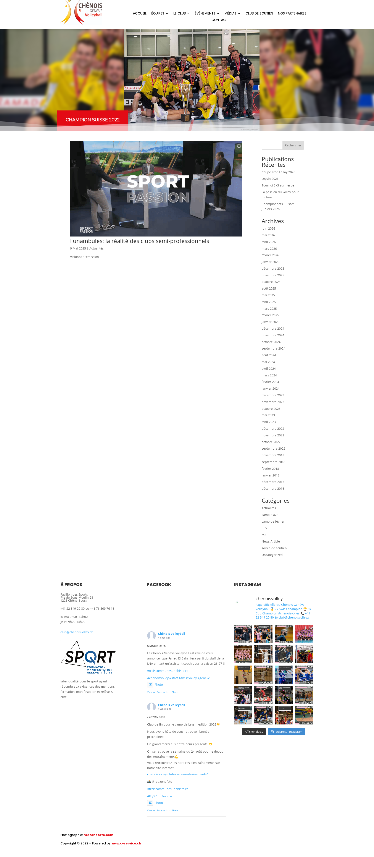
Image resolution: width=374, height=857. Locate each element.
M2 (264, 535)
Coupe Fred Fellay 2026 (278, 172)
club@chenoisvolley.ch (76, 632)
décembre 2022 (273, 428)
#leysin (152, 796)
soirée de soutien (274, 548)
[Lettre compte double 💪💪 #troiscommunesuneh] (284, 675)
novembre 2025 (273, 275)
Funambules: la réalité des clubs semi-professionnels (139, 241)
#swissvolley (188, 678)
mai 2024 (268, 362)
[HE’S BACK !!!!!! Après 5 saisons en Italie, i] (284, 715)
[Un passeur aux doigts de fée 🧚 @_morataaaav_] (263, 654)
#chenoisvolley (158, 678)
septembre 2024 (273, 348)
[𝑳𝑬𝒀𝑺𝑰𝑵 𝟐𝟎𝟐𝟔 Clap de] (304, 634)
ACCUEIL (140, 14)
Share (175, 692)
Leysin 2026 (270, 179)
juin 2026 (268, 228)
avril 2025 (269, 302)
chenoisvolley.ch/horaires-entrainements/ (177, 774)
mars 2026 (269, 248)
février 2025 (270, 315)
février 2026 (270, 255)
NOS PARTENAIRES (292, 14)
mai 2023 (268, 415)
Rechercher (293, 145)
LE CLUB (179, 14)
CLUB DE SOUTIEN (259, 14)
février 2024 (270, 382)
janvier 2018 (270, 475)
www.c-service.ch (126, 843)
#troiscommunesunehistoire (167, 671)
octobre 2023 (271, 409)
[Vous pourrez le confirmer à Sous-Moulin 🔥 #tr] (243, 695)
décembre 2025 (273, 268)
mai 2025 (268, 295)
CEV (264, 528)
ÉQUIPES (157, 14)
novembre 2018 (273, 455)
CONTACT (219, 20)
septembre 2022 (273, 448)
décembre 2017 (273, 482)
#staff (173, 678)
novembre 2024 (273, 335)
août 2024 (269, 355)
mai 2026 (268, 235)
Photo (159, 684)
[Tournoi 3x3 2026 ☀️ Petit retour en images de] (304, 654)
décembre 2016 (273, 488)
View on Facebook (157, 692)
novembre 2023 (273, 402)
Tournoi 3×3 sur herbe (278, 185)
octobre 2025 (271, 282)
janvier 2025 (270, 322)
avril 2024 (269, 368)
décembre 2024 (273, 328)
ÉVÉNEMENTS (205, 14)
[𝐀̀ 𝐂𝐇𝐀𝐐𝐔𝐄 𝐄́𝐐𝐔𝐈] (243, 654)
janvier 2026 (270, 262)
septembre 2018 (273, 462)
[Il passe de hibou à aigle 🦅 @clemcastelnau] (284, 695)
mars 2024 (269, 375)
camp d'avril (270, 515)
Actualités (96, 248)
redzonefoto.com (98, 835)
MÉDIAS (230, 14)
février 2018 (270, 469)
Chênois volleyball (171, 634)
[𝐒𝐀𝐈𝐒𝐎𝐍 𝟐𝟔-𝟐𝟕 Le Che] (243, 634)
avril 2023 (269, 422)
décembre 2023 (273, 395)
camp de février (273, 521)
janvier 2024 (270, 388)
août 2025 (269, 288)
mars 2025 (269, 308)
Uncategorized (272, 555)
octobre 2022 (271, 442)
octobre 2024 (271, 342)
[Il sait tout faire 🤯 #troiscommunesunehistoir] (263, 634)
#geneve (204, 678)
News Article (271, 541)
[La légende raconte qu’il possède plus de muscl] (243, 675)
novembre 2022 (273, 435)
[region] (187, 80)
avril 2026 (269, 242)
